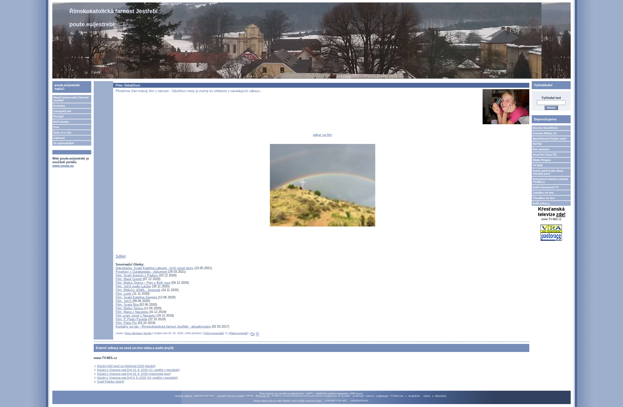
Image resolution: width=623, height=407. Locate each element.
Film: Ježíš (124, 301)
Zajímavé (59, 137)
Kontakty (59, 105)
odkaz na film (322, 135)
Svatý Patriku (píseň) (110, 381)
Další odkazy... (542, 203)
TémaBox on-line (544, 198)
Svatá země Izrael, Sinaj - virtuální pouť (548, 172)
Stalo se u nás (62, 132)
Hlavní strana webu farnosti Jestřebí (71, 99)
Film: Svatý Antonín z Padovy (137, 275)
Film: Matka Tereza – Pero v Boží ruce (143, 282)
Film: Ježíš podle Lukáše (133, 286)
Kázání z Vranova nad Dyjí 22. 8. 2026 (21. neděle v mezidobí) (138, 370)
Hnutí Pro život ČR (545, 154)
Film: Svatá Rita (127, 304)
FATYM (537, 143)
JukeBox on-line (543, 192)
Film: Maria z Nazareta (132, 312)
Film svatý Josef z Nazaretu (136, 315)
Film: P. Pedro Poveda (131, 319)
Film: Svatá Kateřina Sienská (137, 297)
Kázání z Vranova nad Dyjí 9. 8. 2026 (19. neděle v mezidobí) (137, 377)
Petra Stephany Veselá (138, 333)
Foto (56, 127)
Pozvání (58, 116)
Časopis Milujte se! (545, 133)
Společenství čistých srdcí (549, 138)
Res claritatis (541, 149)
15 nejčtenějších (63, 143)
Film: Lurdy (124, 293)
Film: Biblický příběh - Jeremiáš (138, 290)
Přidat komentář (238, 333)
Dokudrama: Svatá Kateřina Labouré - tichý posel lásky (154, 268)
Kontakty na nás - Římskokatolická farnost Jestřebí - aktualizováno (163, 326)
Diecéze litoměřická (545, 127)
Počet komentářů (214, 333)
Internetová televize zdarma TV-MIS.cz (550, 180)
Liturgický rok (62, 111)
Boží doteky (61, 121)
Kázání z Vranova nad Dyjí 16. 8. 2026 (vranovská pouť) (134, 374)
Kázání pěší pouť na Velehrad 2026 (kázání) (126, 366)
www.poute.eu (63, 166)
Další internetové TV (546, 187)
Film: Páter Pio (126, 323)
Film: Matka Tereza (130, 308)
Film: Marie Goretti (129, 279)
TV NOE (538, 165)
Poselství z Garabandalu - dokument (142, 272)
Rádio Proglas (542, 160)
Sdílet (121, 256)
